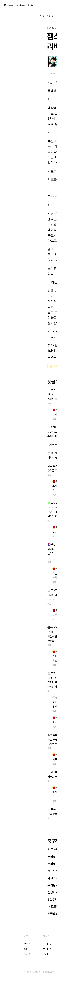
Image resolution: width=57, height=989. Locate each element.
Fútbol (52, 28)
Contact (48, 972)
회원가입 (50, 16)
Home (27, 943)
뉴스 (25, 948)
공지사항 (27, 954)
